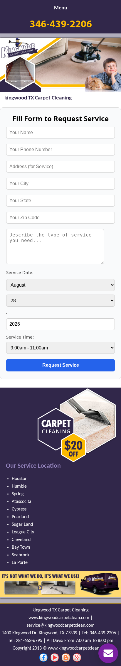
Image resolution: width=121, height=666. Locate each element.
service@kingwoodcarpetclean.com (61, 625)
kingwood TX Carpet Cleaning (61, 610)
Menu (60, 8)
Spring (18, 494)
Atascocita (21, 501)
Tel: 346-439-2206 (99, 633)
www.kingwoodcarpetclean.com (58, 618)
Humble (19, 486)
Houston (19, 478)
